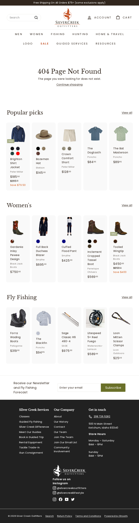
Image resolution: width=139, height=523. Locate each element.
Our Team (60, 432)
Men (18, 34)
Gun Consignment (31, 452)
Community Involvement (62, 449)
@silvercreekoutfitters (71, 488)
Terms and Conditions (88, 516)
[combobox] (24, 17)
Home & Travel (110, 34)
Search (49, 516)
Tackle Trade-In (29, 447)
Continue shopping (69, 85)
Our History (61, 421)
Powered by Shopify (116, 516)
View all (127, 113)
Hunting (80, 34)
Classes (24, 416)
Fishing (58, 34)
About (58, 416)
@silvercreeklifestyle (70, 493)
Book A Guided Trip (31, 437)
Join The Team (63, 437)
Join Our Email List (65, 442)
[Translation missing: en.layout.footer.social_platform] (54, 499)
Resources (106, 44)
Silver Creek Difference (34, 427)
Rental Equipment (31, 442)
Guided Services (72, 44)
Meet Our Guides (30, 432)
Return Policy (64, 516)
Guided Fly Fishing (30, 421)
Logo (28, 44)
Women (36, 34)
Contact (59, 427)
